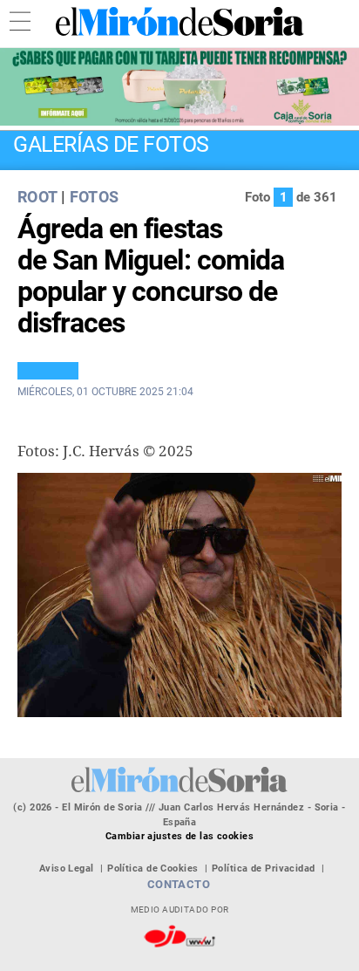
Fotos (94, 197)
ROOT (37, 197)
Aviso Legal (66, 868)
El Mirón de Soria (179, 21)
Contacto (179, 884)
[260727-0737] (179, 86)
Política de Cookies (152, 868)
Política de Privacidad (263, 868)
